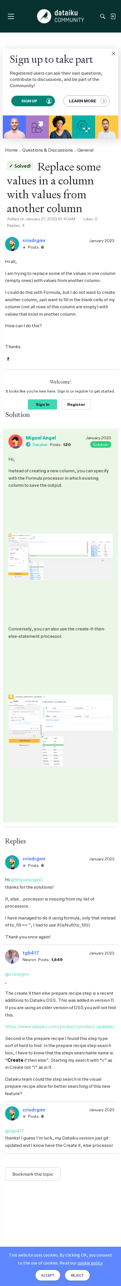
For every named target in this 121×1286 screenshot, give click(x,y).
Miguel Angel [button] (41, 438)
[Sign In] (113, 16)
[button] (113, 53)
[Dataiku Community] (60, 16)
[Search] (103, 16)
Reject (77, 1275)
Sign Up (29, 101)
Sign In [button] (43, 404)
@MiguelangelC (27, 879)
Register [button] (76, 404)
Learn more (82, 100)
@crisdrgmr (17, 974)
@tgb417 (14, 1131)
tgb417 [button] (31, 953)
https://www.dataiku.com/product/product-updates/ (60, 1026)
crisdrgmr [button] (34, 240)
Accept (48, 1275)
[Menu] (11, 16)
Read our (81, 1263)
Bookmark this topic (32, 1174)
